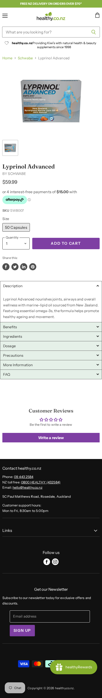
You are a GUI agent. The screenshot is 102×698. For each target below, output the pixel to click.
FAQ (6, 374)
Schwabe (25, 58)
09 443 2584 (23, 477)
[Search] (93, 32)
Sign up (22, 630)
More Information (18, 365)
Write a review (51, 437)
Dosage (9, 346)
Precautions (13, 355)
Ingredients (12, 336)
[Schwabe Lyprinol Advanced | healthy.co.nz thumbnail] (10, 147)
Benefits (10, 327)
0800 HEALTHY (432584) (40, 482)
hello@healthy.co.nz (27, 487)
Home (7, 58)
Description (13, 286)
